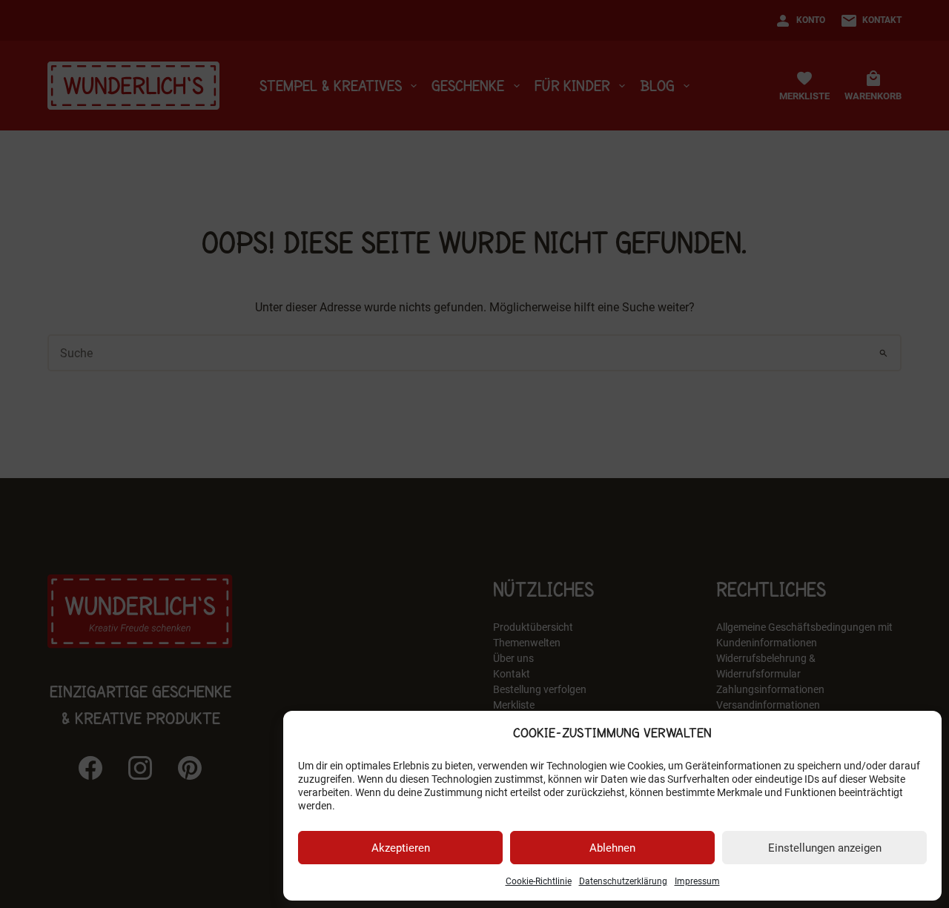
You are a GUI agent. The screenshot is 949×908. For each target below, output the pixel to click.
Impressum (697, 881)
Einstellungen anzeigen (825, 848)
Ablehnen (612, 848)
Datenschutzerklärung (623, 881)
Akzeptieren (400, 848)
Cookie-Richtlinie (539, 881)
